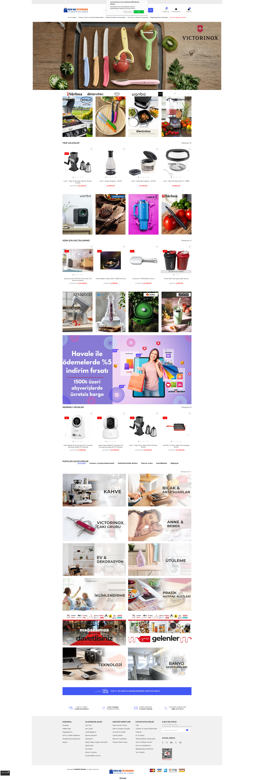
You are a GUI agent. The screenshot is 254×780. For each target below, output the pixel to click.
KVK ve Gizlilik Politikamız (71, 735)
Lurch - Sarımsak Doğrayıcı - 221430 (143, 181)
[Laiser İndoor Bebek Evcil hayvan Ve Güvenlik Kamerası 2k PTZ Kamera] (110, 427)
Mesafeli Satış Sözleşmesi (71, 739)
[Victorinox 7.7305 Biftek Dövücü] (143, 260)
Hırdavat (138, 732)
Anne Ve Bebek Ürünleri (178, 17)
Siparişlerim (89, 739)
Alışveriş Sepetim (91, 735)
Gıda (137, 725)
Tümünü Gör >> (186, 472)
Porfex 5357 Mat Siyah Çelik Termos (176, 279)
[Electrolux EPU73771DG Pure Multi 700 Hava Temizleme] (78, 260)
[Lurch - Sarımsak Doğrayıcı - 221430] (143, 162)
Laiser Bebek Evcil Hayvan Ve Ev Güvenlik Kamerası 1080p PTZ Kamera (77, 446)
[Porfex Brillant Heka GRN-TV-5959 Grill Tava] (110, 260)
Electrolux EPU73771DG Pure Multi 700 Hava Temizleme (78, 279)
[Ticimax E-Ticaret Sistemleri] (122, 778)
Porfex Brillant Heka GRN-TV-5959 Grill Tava (111, 279)
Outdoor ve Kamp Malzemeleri (146, 729)
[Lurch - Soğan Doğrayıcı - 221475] (110, 162)
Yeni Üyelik (89, 729)
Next (218, 55)
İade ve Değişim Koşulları (121, 729)
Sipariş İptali (89, 745)
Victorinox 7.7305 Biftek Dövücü (143, 279)
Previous (35, 55)
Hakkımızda (67, 729)
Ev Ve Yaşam (140, 735)
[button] (73, 177)
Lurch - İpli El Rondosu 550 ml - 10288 (176, 181)
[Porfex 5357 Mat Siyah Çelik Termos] (176, 260)
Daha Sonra (128, 12)
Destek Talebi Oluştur (120, 742)
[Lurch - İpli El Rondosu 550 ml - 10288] (176, 162)
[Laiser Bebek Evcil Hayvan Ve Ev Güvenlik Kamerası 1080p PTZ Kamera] (78, 427)
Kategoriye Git (186, 143)
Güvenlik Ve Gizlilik (119, 732)
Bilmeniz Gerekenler (120, 739)
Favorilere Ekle (91, 149)
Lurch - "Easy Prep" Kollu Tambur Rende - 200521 (78, 182)
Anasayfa (66, 725)
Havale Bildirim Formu (93, 756)
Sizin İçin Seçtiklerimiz (143, 745)
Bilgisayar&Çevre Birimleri (159, 17)
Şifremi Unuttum (91, 752)
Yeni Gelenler (140, 752)
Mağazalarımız (68, 732)
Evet (138, 12)
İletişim (65, 742)
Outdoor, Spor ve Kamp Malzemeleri (90, 17)
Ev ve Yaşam (72, 17)
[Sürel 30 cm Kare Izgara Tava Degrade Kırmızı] (176, 427)
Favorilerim (89, 749)
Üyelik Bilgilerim (90, 732)
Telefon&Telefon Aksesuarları (115, 17)
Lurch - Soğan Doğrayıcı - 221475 (110, 181)
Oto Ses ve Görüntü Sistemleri (137, 17)
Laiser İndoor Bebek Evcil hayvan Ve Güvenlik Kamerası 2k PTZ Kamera (110, 446)
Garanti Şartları (118, 735)
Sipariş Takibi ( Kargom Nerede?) (96, 742)
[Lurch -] (78, 162)
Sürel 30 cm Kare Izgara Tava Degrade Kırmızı (176, 446)
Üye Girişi (88, 725)
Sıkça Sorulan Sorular (120, 725)
